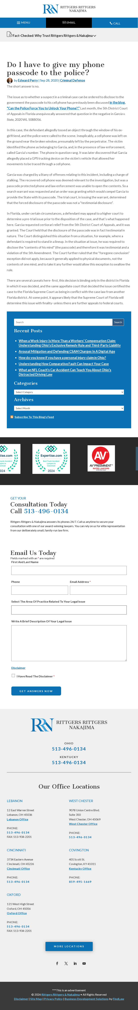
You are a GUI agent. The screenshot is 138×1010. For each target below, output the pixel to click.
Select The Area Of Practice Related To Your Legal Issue (48, 601)
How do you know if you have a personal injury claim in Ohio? (62, 358)
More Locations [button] (69, 946)
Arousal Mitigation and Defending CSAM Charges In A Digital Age (67, 351)
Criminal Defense (72, 80)
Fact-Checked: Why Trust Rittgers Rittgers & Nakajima (52, 36)
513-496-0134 (46, 511)
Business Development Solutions (87, 998)
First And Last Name (24, 562)
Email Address (80, 581)
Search (118, 322)
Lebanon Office (17, 819)
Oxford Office (17, 913)
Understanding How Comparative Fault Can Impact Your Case (64, 364)
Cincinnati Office (18, 868)
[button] (23, 21)
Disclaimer (18, 667)
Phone (15, 581)
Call (116, 23)
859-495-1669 (80, 881)
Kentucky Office (80, 868)
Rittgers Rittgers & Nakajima (61, 994)
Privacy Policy (53, 998)
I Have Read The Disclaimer (36, 676)
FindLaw (118, 998)
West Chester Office (83, 823)
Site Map (36, 998)
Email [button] (70, 22)
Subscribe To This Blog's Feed (34, 417)
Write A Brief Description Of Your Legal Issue (41, 621)
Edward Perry (28, 80)
